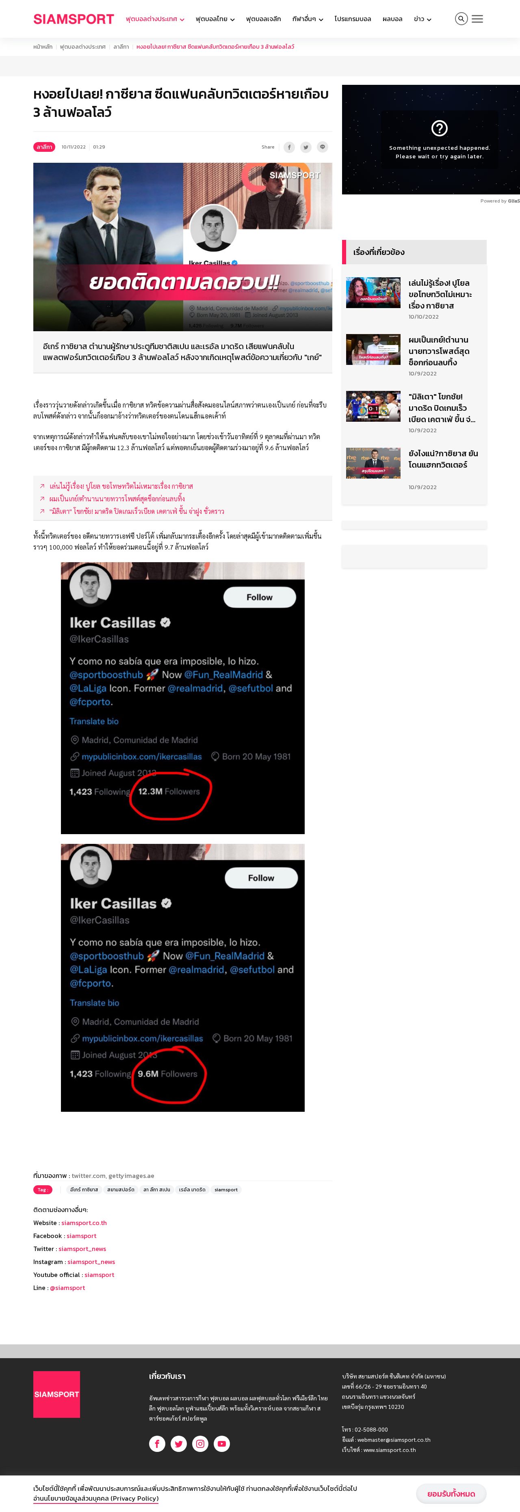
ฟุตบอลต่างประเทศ (83, 47)
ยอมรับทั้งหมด (451, 1494)
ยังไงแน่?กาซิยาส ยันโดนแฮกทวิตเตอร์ (443, 459)
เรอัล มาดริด (192, 1189)
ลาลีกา (121, 47)
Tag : (42, 1189)
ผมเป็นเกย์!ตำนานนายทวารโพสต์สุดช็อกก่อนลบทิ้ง (439, 351)
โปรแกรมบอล (353, 19)
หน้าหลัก (42, 47)
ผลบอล (393, 19)
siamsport (226, 1189)
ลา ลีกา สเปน (156, 1189)
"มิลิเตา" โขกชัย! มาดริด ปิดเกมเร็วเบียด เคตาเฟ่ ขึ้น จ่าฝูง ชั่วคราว (441, 408)
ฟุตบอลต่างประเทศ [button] (152, 19)
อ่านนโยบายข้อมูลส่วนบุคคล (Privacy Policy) (95, 1498)
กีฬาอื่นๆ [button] (305, 19)
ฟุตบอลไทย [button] (212, 19)
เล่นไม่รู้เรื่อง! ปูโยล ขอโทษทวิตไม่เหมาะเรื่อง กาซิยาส (440, 294)
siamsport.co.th (84, 1222)
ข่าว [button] (420, 19)
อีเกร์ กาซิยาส (84, 1189)
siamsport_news (82, 1248)
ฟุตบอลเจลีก (263, 19)
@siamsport (67, 1287)
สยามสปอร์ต (120, 1189)
